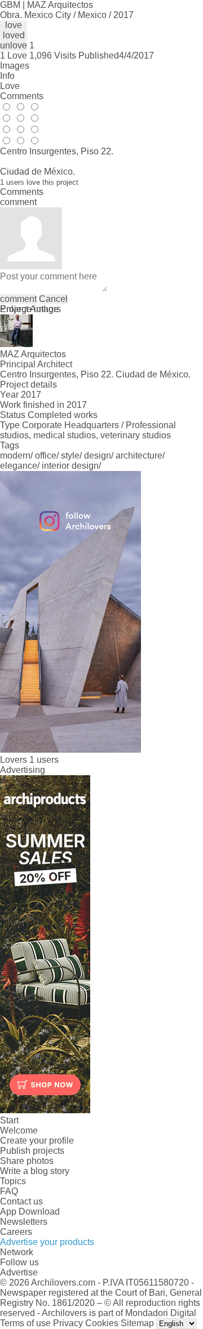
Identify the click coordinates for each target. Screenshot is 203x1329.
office (45, 455)
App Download (30, 1211)
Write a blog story (34, 1171)
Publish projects (32, 1150)
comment (18, 299)
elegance (18, 465)
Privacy (68, 1323)
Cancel (53, 299)
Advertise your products (47, 1242)
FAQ (9, 1191)
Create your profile (37, 1140)
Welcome (19, 1130)
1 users (44, 759)
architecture (139, 455)
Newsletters (23, 1221)
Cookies (101, 1323)
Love (10, 86)
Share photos (27, 1161)
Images (14, 65)
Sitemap (137, 1323)
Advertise (19, 1272)
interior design (70, 465)
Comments (21, 96)
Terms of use (25, 1323)
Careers (16, 1232)
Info (7, 76)
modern (15, 455)
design (97, 455)
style (70, 455)
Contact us (21, 1201)
